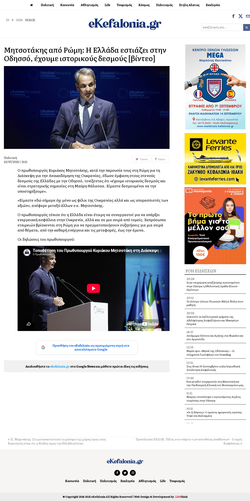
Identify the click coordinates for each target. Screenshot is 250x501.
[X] (240, 16)
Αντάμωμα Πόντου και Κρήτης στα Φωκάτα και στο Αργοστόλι (215, 337)
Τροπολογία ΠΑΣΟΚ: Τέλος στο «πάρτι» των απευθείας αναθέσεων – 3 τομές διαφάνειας (189, 441)
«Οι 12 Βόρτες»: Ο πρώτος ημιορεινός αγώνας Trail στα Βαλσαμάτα (214, 414)
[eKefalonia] (125, 23)
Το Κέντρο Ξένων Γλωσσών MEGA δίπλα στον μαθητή (215, 303)
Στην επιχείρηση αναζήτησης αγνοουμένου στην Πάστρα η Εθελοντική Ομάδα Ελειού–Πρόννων (213, 286)
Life (162, 481)
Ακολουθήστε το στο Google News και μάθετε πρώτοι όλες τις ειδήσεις (86, 366)
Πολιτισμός (108, 481)
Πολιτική (89, 481)
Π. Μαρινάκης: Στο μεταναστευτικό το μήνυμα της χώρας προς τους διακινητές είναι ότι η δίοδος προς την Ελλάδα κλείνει (57, 441)
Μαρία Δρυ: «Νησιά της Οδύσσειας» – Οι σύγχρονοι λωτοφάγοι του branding (211, 352)
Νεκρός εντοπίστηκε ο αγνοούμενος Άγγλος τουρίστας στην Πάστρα (214, 398)
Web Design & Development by (161, 496)
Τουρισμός (177, 481)
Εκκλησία (128, 481)
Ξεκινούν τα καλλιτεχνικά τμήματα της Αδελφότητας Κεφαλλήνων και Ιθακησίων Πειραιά (213, 320)
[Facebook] (233, 16)
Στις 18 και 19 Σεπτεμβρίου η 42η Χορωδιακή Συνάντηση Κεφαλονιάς (213, 368)
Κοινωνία (72, 481)
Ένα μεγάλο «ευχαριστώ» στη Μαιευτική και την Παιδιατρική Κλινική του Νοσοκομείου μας (215, 383)
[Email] (248, 16)
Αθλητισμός (147, 481)
